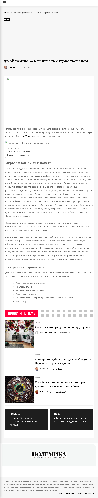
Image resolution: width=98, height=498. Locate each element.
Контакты (89, 493)
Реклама (79, 493)
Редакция (69, 493)
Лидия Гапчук (45, 391)
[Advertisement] (49, 39)
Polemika (12, 67)
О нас (61, 493)
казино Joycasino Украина (20, 136)
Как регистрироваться (18, 155)
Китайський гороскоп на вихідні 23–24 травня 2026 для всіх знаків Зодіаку (61, 384)
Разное (7, 19)
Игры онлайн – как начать (20, 151)
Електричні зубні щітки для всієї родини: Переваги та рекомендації (63, 361)
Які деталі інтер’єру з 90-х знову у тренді (62, 327)
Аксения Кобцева (47, 332)
